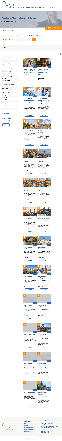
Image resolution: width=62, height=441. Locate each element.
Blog (5, 105)
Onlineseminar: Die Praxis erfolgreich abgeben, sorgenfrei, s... (29, 100)
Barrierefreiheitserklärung (29, 427)
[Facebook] (45, 432)
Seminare (34, 7)
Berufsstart (4, 61)
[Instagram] (48, 432)
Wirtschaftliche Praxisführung (8, 76)
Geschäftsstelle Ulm (29, 131)
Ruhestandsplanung (6, 80)
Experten (28, 7)
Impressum (26, 425)
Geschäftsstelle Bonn (29, 392)
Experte (5, 95)
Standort (5, 97)
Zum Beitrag (29, 115)
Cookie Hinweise (27, 431)
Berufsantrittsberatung (7, 71)
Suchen (6, 124)
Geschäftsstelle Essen (29, 334)
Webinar (5, 101)
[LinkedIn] (42, 432)
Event (5, 103)
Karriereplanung (5, 63)
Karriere (40, 7)
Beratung (21, 7)
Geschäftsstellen (27, 421)
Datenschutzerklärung (28, 429)
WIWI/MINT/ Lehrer (6, 88)
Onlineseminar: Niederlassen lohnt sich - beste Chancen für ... (43, 100)
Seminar (5, 99)
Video (5, 107)
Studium (4, 59)
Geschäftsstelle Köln (43, 218)
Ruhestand (4, 64)
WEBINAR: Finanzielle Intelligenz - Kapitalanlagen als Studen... (29, 71)
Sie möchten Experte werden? (53, 28)
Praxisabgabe (5, 78)
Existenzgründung (5, 73)
